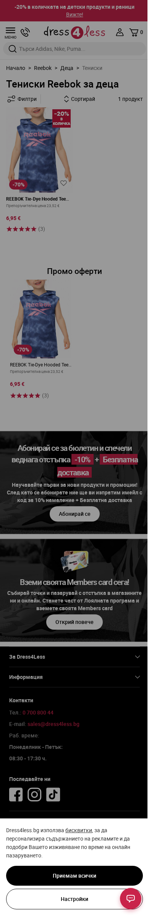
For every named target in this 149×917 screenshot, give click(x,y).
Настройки (74, 898)
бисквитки (78, 830)
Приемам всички (74, 875)
